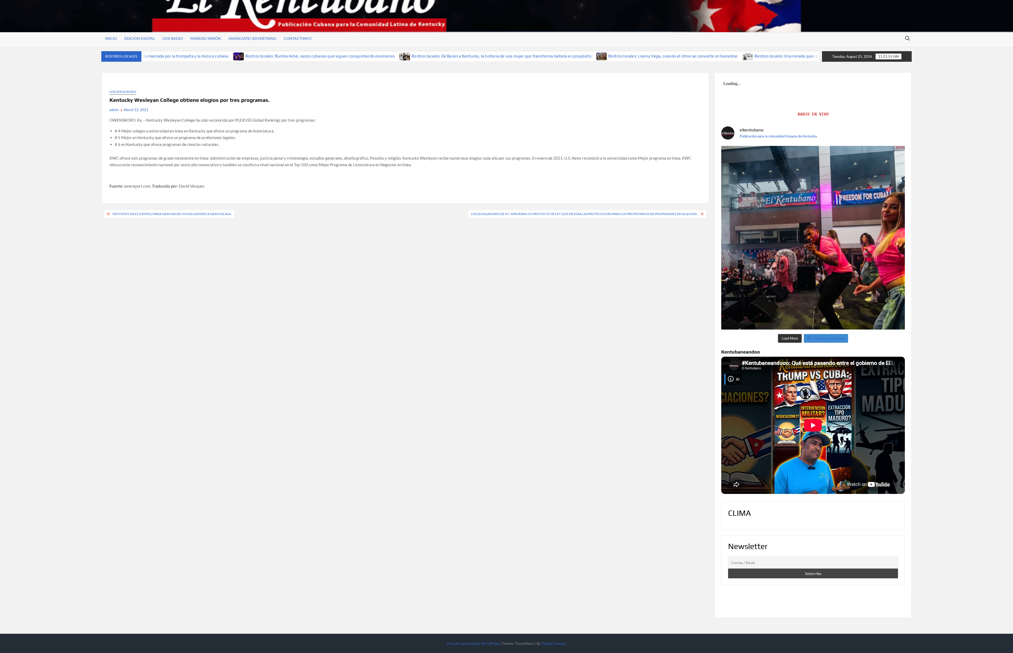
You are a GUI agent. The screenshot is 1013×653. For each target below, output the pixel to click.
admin (114, 110)
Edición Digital (140, 38)
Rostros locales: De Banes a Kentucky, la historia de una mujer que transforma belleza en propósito (448, 56)
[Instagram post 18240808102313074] (813, 238)
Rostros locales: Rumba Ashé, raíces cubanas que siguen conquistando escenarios (266, 56)
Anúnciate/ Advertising (252, 38)
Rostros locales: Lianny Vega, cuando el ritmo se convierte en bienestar (619, 56)
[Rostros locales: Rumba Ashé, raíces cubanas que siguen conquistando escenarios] (184, 56)
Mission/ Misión (205, 38)
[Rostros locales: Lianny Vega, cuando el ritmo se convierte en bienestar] (547, 56)
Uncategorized (122, 92)
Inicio (111, 38)
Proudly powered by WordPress (473, 643)
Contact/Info (298, 38)
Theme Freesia (553, 643)
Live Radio (173, 38)
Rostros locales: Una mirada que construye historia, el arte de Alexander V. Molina (775, 56)
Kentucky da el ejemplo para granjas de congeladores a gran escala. (172, 214)
